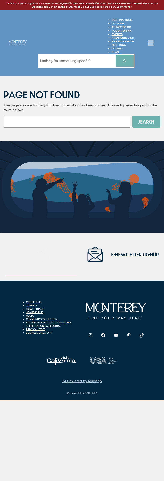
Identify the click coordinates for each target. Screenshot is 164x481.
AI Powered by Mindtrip (82, 381)
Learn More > (124, 6)
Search (146, 121)
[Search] (125, 61)
